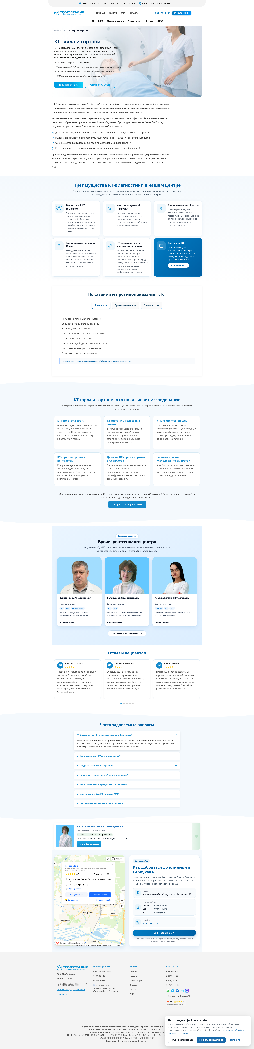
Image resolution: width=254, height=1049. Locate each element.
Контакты (133, 13)
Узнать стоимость (100, 84)
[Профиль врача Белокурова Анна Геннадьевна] (65, 836)
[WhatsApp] (168, 991)
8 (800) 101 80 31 (173, 980)
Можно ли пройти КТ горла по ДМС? (99, 794)
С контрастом (151, 305)
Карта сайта (62, 994)
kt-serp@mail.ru (172, 971)
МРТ (100, 21)
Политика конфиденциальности (71, 990)
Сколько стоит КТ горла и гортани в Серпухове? (106, 734)
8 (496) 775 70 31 (173, 985)
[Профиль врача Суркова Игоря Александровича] (79, 575)
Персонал (100, 13)
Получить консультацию (127, 504)
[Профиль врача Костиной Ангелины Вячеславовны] (174, 575)
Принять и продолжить (211, 1040)
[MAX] (187, 991)
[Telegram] (172, 991)
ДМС (160, 21)
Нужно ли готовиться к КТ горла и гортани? (104, 775)
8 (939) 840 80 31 (173, 976)
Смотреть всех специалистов (127, 633)
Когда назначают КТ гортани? (96, 765)
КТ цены (133, 985)
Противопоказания (125, 305)
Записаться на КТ (178, 265)
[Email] (182, 991)
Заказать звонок (181, 13)
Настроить (235, 1040)
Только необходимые (181, 1040)
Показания (101, 305)
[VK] (177, 991)
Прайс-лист (135, 21)
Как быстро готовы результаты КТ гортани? (104, 784)
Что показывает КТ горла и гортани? (100, 756)
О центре (113, 13)
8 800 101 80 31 (163, 13)
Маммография (115, 21)
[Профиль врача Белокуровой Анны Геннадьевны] (127, 575)
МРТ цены (134, 990)
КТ (92, 21)
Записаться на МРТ (164, 932)
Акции (149, 21)
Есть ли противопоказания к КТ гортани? (103, 803)
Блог (123, 13)
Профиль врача (66, 622)
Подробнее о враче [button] (89, 844)
